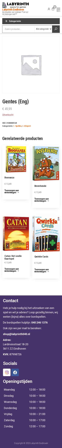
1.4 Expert (26, 126)
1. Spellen (17, 126)
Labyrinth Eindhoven (13, 9)
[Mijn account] (49, 9)
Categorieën (15, 21)
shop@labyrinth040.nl (16, 334)
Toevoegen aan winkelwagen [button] (12, 191)
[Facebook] (15, 372)
